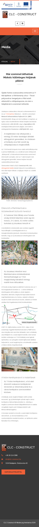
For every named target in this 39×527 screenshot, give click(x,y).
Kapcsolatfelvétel (13, 472)
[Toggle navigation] (35, 31)
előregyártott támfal (8, 168)
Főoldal (5, 61)
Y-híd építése (10, 114)
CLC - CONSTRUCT (22, 14)
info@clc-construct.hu (13, 459)
